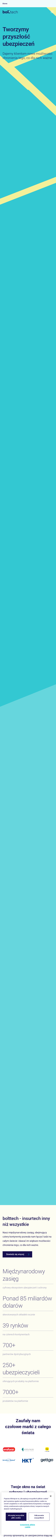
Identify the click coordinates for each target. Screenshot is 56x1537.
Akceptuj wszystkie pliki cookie (16, 1516)
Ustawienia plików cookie (27, 1526)
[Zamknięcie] (51, 1496)
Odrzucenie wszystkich (39, 1516)
